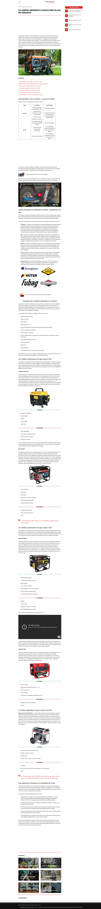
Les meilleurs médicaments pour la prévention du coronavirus (75, 11)
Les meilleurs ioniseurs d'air (49, 890)
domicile (19, 6)
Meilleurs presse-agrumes (49, 865)
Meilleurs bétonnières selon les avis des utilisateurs (37, 174)
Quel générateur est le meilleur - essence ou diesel (30, 81)
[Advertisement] (39, 24)
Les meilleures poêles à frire (75, 29)
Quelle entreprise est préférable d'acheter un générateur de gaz (33, 83)
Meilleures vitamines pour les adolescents (75, 15)
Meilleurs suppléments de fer (75, 20)
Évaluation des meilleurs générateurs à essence (30, 86)
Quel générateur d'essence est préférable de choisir (31, 94)
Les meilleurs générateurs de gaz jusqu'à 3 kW (29, 88)
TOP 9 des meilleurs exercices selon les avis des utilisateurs (38, 294)
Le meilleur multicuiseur (26, 865)
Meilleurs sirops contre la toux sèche (75, 25)
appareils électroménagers (27, 6)
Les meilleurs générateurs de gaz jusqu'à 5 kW (29, 90)
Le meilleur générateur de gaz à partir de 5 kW (29, 92)
